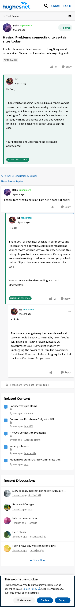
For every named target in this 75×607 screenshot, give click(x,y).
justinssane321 (38, 536)
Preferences (24, 600)
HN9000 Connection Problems (28, 432)
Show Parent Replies (12, 181)
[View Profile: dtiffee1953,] (7, 493)
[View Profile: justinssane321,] (7, 534)
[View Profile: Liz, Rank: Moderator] (12, 220)
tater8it (32, 522)
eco (26, 464)
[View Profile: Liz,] (9, 81)
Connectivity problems (23, 406)
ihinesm (28, 413)
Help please (19, 532)
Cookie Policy (29, 589)
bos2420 (28, 426)
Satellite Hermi (32, 439)
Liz (16, 79)
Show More (39, 560)
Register (55, 5)
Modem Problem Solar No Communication (35, 459)
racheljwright (37, 550)
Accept (62, 600)
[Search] (46, 6)
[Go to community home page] (17, 6)
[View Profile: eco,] (7, 507)
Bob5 (16, 25)
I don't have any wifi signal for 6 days (34, 546)
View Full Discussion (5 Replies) (21, 176)
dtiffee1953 (34, 495)
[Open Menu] (70, 16)
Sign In (67, 5)
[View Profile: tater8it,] (7, 520)
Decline (45, 600)
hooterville (30, 453)
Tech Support (13, 16)
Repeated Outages (23, 504)
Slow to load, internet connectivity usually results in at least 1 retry (37, 491)
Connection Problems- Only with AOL (32, 419)
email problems (19, 446)
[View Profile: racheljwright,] (7, 548)
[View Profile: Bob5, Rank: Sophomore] (7, 27)
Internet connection (24, 518)
